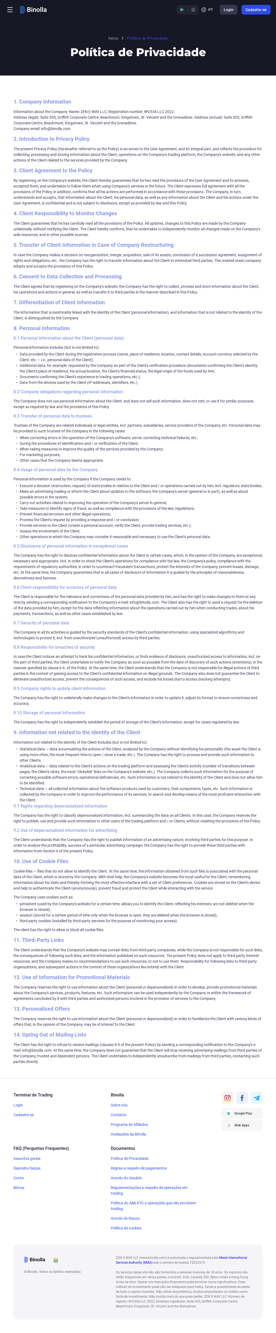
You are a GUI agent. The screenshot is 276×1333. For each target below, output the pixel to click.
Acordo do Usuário (126, 1178)
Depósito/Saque (26, 1168)
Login (18, 1105)
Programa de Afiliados (129, 1124)
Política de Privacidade (130, 1158)
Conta (18, 1178)
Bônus (18, 1187)
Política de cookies (126, 1228)
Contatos (118, 1115)
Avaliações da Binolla (128, 1134)
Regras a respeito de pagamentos (139, 1168)
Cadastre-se (23, 1115)
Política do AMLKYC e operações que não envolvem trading (153, 1206)
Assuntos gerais (26, 1158)
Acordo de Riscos (125, 1218)
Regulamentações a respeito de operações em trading (149, 1190)
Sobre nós (119, 1105)
